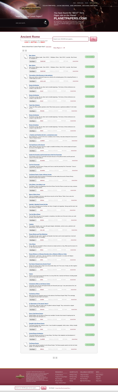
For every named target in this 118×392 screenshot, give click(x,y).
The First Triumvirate (34, 164)
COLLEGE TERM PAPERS (49, 5)
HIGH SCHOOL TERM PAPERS (90, 5)
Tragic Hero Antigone (34, 105)
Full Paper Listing (73, 374)
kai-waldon (42, 160)
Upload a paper (73, 378)
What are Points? (99, 374)
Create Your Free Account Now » (62, 388)
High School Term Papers (85, 380)
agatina (41, 190)
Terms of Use (98, 380)
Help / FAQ (98, 376)
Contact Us (98, 378)
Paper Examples (58, 378)
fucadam (42, 299)
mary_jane (42, 229)
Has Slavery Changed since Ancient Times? (40, 264)
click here (48, 46)
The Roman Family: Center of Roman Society (40, 174)
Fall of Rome (32, 244)
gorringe (42, 150)
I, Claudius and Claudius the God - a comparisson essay (43, 134)
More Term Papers (84, 378)
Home (74, 2)
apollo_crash (43, 81)
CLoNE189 (42, 339)
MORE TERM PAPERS (75, 5)
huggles (42, 239)
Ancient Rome (75, 61)
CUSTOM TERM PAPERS (63, 5)
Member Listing (80, 2)
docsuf (41, 90)
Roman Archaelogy (34, 125)
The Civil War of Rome (34, 214)
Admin (41, 259)
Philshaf (42, 289)
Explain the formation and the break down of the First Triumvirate (45, 154)
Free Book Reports (59, 374)
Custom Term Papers (84, 376)
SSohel (41, 120)
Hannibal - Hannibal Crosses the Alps (38, 204)
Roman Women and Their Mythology (38, 234)
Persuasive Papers (59, 380)
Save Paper (32, 61)
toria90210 (42, 140)
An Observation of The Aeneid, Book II (38, 303)
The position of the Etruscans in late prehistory (41, 75)
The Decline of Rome (34, 293)
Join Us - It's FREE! (94, 2)
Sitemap (71, 380)
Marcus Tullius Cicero (34, 194)
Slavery (31, 273)
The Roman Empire (34, 343)
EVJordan (42, 110)
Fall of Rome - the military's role (37, 184)
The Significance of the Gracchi (37, 144)
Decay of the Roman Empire (36, 313)
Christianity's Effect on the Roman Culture (39, 283)
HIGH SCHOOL (89, 56)
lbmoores (42, 309)
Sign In (86, 2)
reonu (41, 210)
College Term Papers (84, 374)
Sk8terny (42, 349)
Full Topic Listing (73, 376)
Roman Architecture (34, 85)
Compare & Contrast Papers (61, 376)
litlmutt (41, 249)
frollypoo (42, 200)
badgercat (42, 180)
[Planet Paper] (31, 8)
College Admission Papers (60, 382)
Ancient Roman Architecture (36, 333)
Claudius (31, 224)
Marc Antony (32, 55)
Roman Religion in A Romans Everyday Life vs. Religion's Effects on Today (48, 254)
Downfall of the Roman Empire (36, 323)
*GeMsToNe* (43, 61)
